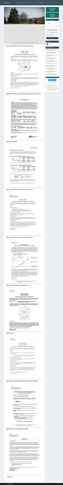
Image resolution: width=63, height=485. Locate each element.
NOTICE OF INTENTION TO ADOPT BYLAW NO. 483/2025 (19, 237)
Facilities (33, 2)
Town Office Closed (55, 63)
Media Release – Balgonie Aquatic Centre (17, 428)
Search (57, 2)
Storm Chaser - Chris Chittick (51, 74)
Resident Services (19, 2)
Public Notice (10, 333)
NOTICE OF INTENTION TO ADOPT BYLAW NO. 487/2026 (19, 46)
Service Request (52, 15)
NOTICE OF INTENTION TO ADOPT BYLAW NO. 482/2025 (19, 189)
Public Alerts (18, 42)
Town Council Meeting (50, 69)
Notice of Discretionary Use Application (17, 285)
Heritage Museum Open (50, 50)
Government (27, 2)
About (47, 2)
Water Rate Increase (11, 141)
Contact (52, 2)
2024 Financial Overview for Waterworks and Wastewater (22, 381)
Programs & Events (40, 2)
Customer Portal (52, 9)
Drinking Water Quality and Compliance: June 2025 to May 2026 (23, 93)
